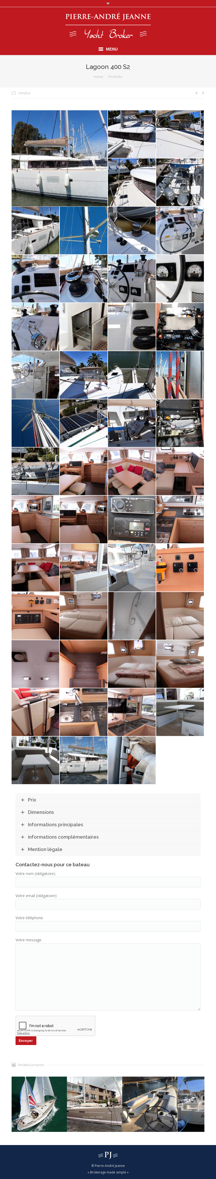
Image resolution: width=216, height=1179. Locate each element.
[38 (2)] (180, 520)
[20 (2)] (84, 375)
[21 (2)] (132, 375)
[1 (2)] (132, 134)
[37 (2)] (132, 520)
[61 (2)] (180, 712)
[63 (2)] (84, 761)
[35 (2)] (84, 520)
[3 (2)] (132, 182)
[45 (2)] (132, 568)
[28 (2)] (180, 423)
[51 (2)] (180, 616)
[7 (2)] (132, 231)
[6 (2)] (84, 231)
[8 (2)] (180, 231)
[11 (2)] (132, 279)
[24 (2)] (180, 375)
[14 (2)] (36, 327)
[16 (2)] (132, 327)
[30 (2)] (84, 471)
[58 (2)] (84, 712)
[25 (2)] (36, 423)
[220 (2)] (132, 761)
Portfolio (115, 76)
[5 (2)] (36, 231)
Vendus (24, 93)
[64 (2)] (60, 158)
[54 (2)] (132, 664)
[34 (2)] (36, 520)
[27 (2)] (132, 423)
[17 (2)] (180, 327)
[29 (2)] (36, 471)
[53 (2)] (84, 664)
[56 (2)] (180, 664)
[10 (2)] (84, 279)
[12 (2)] (180, 279)
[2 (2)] (180, 134)
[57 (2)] (36, 712)
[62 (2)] (36, 761)
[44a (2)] (84, 568)
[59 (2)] (132, 712)
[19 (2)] (36, 375)
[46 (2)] (180, 568)
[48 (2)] (84, 616)
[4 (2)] (180, 182)
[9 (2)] (36, 279)
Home (98, 76)
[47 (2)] (36, 616)
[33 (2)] (180, 471)
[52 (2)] (36, 664)
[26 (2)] (84, 423)
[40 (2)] (36, 568)
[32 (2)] (132, 471)
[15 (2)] (84, 327)
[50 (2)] (132, 616)
